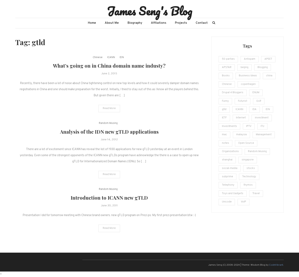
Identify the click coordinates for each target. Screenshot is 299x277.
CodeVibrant (276, 265)
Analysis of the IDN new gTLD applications (109, 131)
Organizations (230, 151)
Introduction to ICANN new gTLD (109, 197)
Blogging (263, 67)
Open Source (246, 143)
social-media (229, 168)
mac (224, 134)
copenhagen (248, 84)
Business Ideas (248, 75)
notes (225, 143)
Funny (225, 101)
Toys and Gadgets (232, 193)
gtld (224, 109)
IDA (254, 109)
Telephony (228, 185)
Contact (202, 23)
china (269, 75)
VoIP (243, 201)
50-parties (228, 59)
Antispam (249, 59)
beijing (244, 67)
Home (92, 23)
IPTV (248, 126)
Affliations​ (158, 23)
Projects (181, 23)
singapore (248, 159)
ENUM (255, 92)
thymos (248, 185)
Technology (249, 176)
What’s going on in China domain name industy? (109, 65)
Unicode (227, 201)
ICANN (111, 57)
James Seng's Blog (149, 10)
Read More (109, 108)
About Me (112, 23)
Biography (135, 23)
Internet (241, 117)
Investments (229, 126)
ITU (262, 126)
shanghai (227, 159)
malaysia (241, 134)
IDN (122, 57)
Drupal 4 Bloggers (232, 92)
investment (261, 117)
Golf (258, 101)
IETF (224, 117)
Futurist (242, 101)
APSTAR (226, 67)
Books (226, 75)
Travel (256, 193)
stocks (251, 168)
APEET (268, 59)
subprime (227, 176)
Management (264, 134)
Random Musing (108, 123)
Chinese (98, 57)
